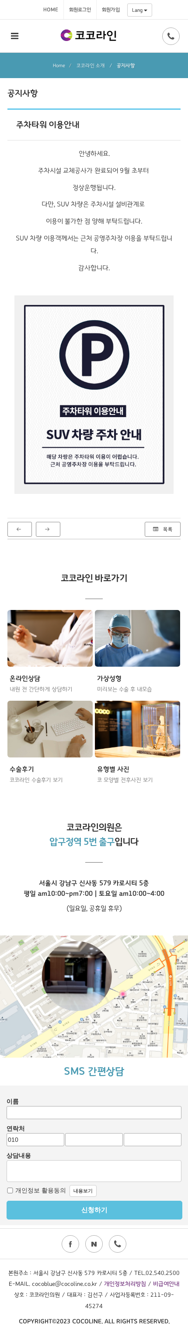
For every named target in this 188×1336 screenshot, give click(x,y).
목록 (167, 529)
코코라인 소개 (91, 65)
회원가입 (111, 9)
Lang (138, 10)
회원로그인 (80, 9)
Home (50, 9)
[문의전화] (171, 36)
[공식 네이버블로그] (94, 1244)
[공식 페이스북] (70, 1244)
